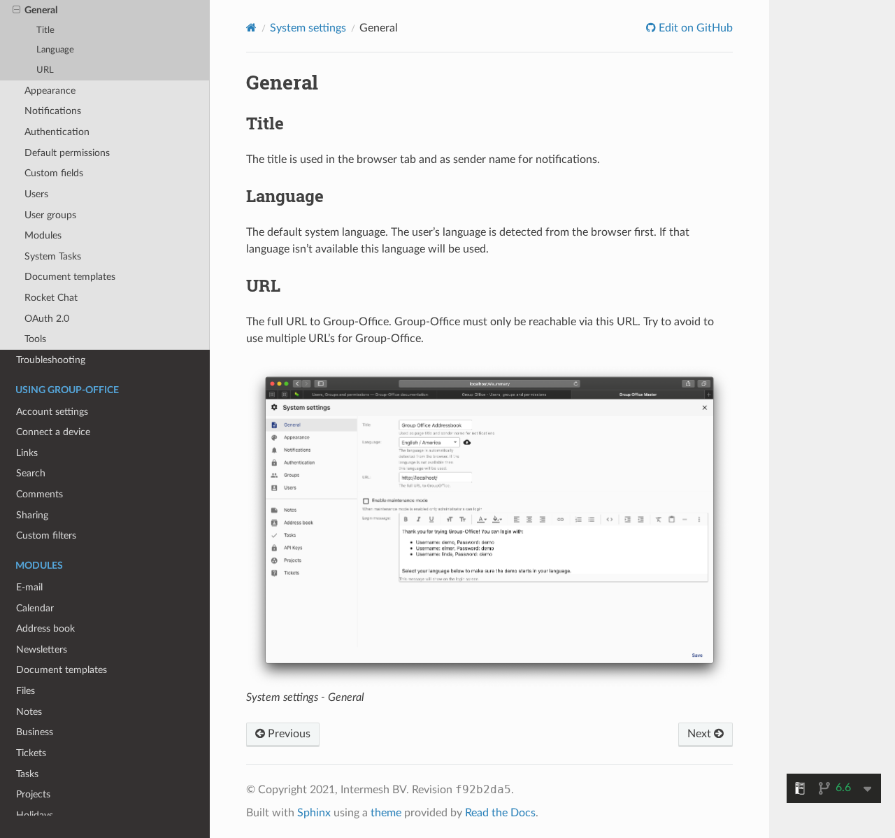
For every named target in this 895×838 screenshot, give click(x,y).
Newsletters (41, 649)
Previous (287, 733)
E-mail (29, 587)
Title (45, 30)
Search (30, 473)
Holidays (34, 815)
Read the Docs (500, 812)
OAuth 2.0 (46, 318)
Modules (43, 235)
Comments (39, 494)
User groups (50, 215)
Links (27, 453)
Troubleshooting (50, 360)
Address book (45, 628)
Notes (29, 711)
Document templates (69, 276)
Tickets (31, 753)
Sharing (32, 515)
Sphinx (314, 812)
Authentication (57, 132)
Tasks (27, 774)
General (40, 10)
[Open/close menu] (16, 10)
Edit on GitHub (694, 28)
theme (386, 812)
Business (34, 732)
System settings (308, 28)
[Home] (251, 28)
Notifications (52, 111)
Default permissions (67, 153)
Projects (33, 794)
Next (700, 733)
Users (36, 194)
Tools (35, 339)
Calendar (35, 608)
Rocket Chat (51, 297)
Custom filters (46, 535)
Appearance (50, 90)
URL (45, 70)
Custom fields (53, 173)
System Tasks (52, 256)
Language (55, 50)
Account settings (52, 411)
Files (25, 691)
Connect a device (53, 432)
